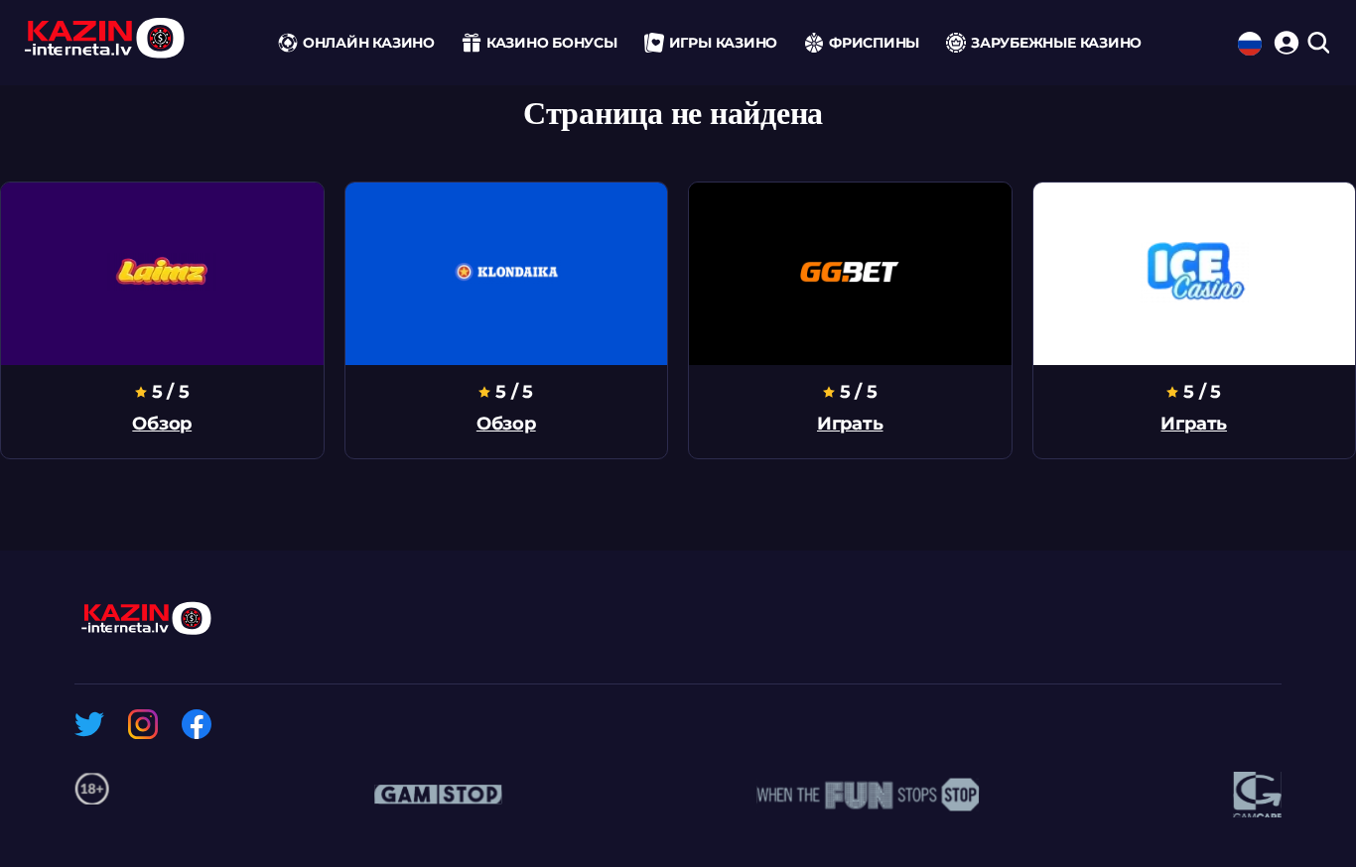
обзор (162, 423)
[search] (1317, 44)
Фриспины (874, 43)
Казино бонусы (551, 43)
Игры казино (723, 43)
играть (850, 423)
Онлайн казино (369, 43)
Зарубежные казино (1056, 43)
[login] (1283, 40)
